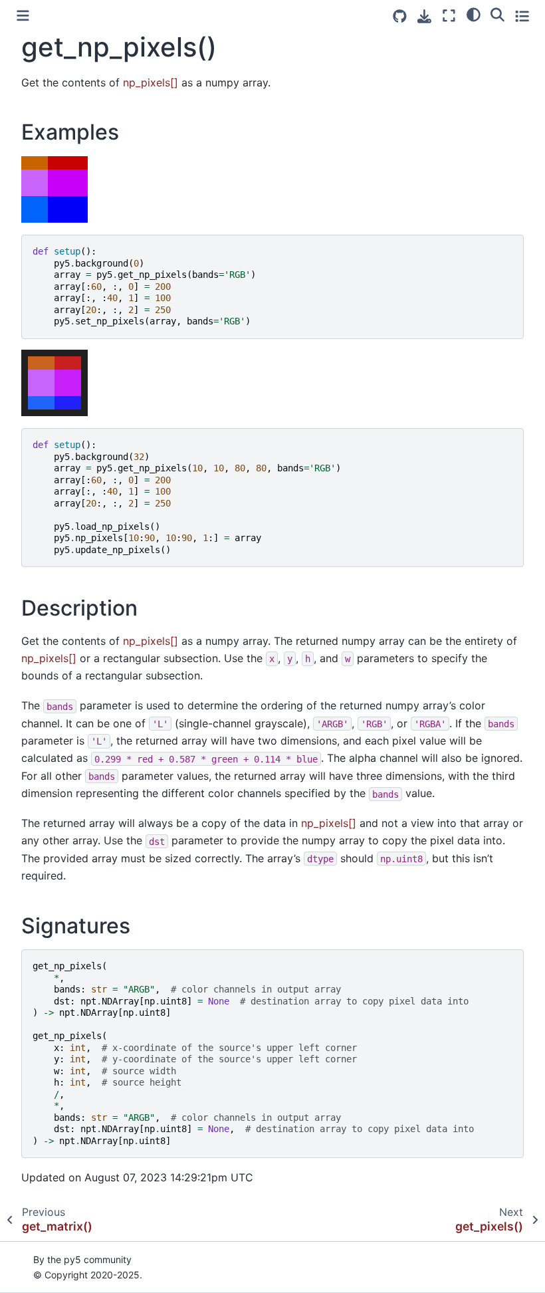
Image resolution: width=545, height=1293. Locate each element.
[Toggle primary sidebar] (23, 16)
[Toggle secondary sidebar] (522, 16)
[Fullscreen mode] (449, 16)
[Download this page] (424, 16)
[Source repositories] (399, 16)
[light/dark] (473, 14)
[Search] (497, 14)
